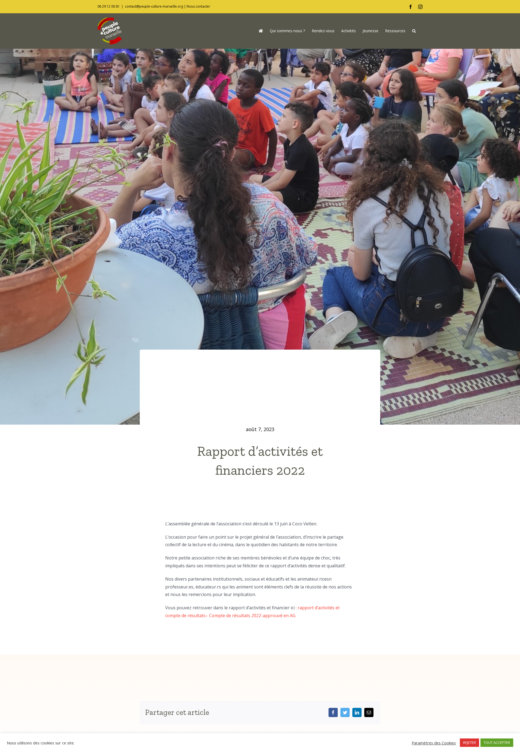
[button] (414, 30)
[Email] (369, 712)
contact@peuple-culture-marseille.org (154, 6)
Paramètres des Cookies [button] (434, 742)
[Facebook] (333, 712)
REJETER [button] (469, 742)
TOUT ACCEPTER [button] (497, 742)
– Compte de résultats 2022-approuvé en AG (250, 615)
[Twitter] (345, 712)
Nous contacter (198, 6)
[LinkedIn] (357, 712)
